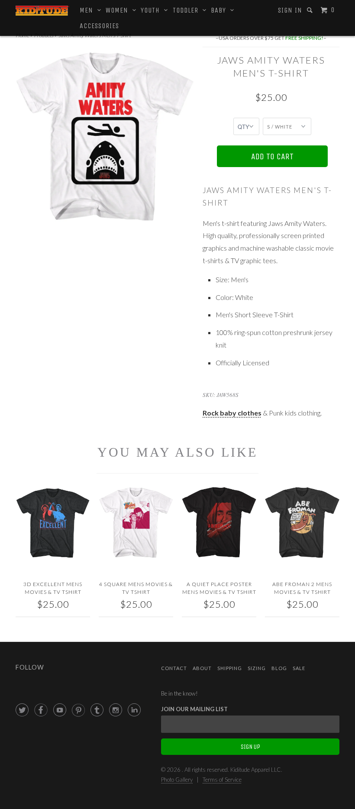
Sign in (290, 10)
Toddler (188, 10)
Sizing (257, 668)
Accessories (99, 26)
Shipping (229, 668)
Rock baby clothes (232, 413)
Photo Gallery (177, 779)
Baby (220, 10)
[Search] (310, 10)
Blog (279, 668)
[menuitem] (290, 10)
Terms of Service (222, 779)
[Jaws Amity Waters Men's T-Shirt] (105, 136)
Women (119, 10)
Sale (299, 668)
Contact (174, 668)
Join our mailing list (194, 709)
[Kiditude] (42, 10)
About (202, 668)
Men (88, 10)
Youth (152, 10)
